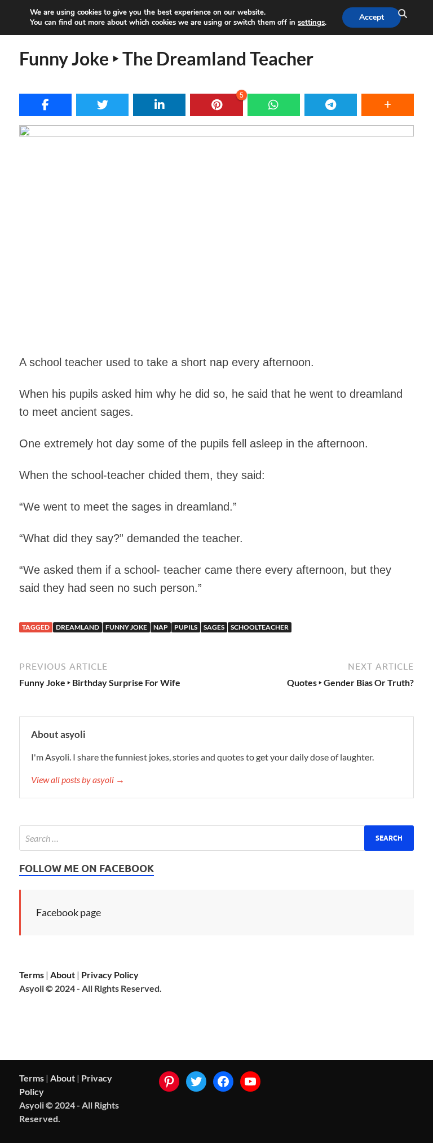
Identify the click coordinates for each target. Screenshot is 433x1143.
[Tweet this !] (102, 105)
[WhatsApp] (274, 105)
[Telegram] (330, 105)
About (62, 974)
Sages (214, 627)
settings (311, 22)
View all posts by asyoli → (78, 779)
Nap (160, 627)
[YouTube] (250, 1081)
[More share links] (387, 105)
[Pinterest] (169, 1081)
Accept (371, 17)
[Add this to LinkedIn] (159, 105)
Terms (31, 974)
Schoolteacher (260, 627)
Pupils (185, 627)
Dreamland (77, 627)
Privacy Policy (110, 974)
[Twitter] (196, 1081)
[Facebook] (223, 1081)
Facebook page (68, 912)
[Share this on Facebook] (45, 105)
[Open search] (402, 14)
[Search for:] (216, 838)
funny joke (126, 627)
